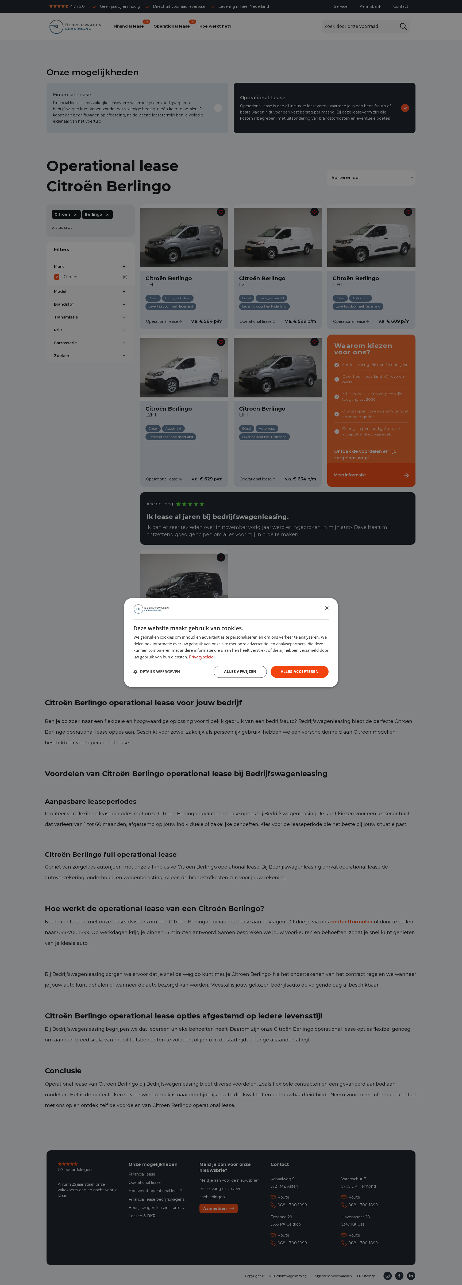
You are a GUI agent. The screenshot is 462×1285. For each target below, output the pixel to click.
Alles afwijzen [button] (240, 671)
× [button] (327, 608)
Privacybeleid (201, 656)
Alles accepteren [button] (299, 671)
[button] (156, 672)
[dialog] (231, 642)
